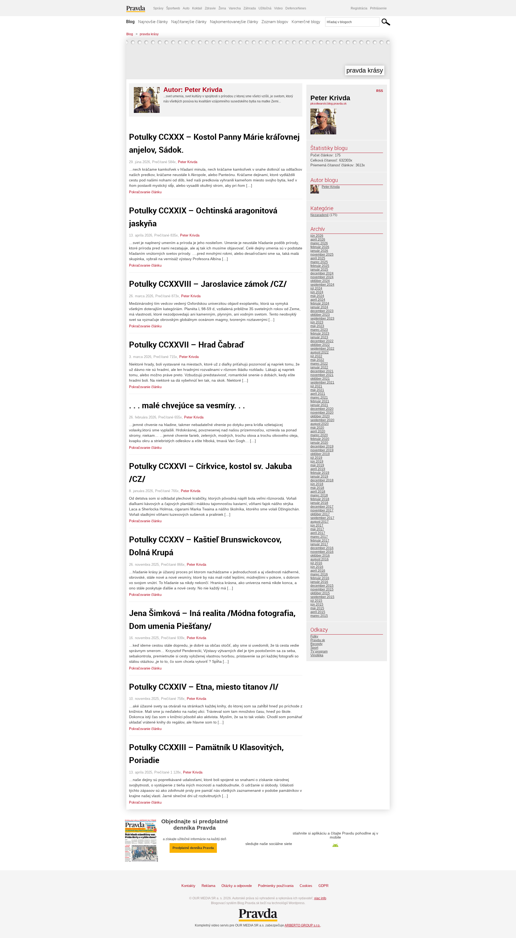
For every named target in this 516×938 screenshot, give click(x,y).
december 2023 (322, 311)
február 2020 (319, 439)
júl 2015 (316, 601)
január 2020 (319, 443)
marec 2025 (319, 262)
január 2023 (319, 337)
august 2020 (319, 424)
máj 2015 (317, 608)
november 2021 (322, 375)
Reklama (208, 886)
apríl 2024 (317, 300)
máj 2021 (317, 390)
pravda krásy (149, 34)
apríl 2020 (317, 431)
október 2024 (320, 281)
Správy (158, 8)
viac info (320, 898)
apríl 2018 (317, 491)
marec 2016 (319, 574)
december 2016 (322, 548)
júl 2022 (316, 356)
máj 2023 (317, 326)
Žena (222, 8)
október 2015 (320, 593)
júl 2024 (316, 288)
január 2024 (319, 307)
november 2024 (322, 277)
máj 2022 (317, 360)
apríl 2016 (317, 570)
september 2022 (322, 348)
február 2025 (319, 266)
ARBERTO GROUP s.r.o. (302, 925)
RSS (379, 91)
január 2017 (319, 544)
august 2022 (319, 352)
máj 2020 (317, 427)
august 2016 (319, 559)
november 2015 (322, 589)
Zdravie (210, 8)
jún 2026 (316, 236)
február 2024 (319, 303)
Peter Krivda (187, 162)
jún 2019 (316, 461)
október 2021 (320, 379)
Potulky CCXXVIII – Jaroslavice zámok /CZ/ (208, 283)
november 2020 (322, 412)
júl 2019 (316, 458)
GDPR (323, 886)
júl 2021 (316, 386)
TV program (319, 651)
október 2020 (320, 416)
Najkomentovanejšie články (234, 21)
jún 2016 (316, 567)
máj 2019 (317, 465)
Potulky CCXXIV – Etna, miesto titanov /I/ (203, 686)
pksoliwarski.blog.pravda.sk (328, 103)
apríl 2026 (317, 239)
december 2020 (322, 409)
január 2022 (319, 367)
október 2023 (320, 315)
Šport (314, 648)
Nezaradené (319, 215)
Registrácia (359, 8)
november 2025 (322, 254)
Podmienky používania (275, 886)
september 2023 (322, 318)
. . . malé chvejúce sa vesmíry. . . (187, 405)
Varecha (235, 8)
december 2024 (322, 273)
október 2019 (320, 454)
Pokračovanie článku (145, 192)
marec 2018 (319, 495)
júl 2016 (316, 563)
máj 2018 (317, 488)
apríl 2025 (317, 258)
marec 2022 (319, 364)
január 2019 (319, 476)
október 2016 (320, 555)
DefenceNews (295, 8)
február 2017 (319, 540)
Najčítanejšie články (188, 21)
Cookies (306, 886)
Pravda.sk (317, 640)
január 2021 (319, 405)
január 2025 (319, 269)
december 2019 (322, 446)
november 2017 (322, 510)
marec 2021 (319, 397)
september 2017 (322, 518)
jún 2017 (316, 525)
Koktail (197, 8)
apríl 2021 (317, 394)
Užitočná (265, 8)
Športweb (173, 8)
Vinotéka (316, 655)
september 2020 (322, 420)
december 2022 (322, 341)
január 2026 (319, 251)
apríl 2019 (317, 469)
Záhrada (249, 8)
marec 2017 (319, 537)
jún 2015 (316, 604)
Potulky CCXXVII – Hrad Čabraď (186, 344)
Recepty (316, 644)
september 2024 (322, 285)
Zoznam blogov (274, 21)
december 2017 (322, 507)
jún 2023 (316, 322)
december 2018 (322, 480)
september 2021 (322, 382)
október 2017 (320, 514)
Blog (130, 21)
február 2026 (319, 247)
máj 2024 (317, 296)
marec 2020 (319, 435)
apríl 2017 (317, 533)
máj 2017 (317, 529)
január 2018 (319, 503)
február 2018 (319, 499)
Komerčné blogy (306, 21)
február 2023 (319, 333)
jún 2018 (316, 484)
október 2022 (320, 345)
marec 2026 (319, 243)
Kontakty (188, 886)
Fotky (314, 636)
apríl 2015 (317, 612)
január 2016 (319, 582)
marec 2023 (319, 330)
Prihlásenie (378, 8)
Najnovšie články (153, 21)
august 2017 (319, 522)
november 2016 (322, 552)
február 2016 (319, 578)
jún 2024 (316, 292)
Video (278, 8)
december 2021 (322, 371)
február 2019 (319, 473)
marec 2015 (319, 616)
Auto (186, 8)
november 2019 (322, 450)
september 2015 (322, 597)
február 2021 (319, 401)
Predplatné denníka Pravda (193, 848)
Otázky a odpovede (236, 886)
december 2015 (322, 586)
